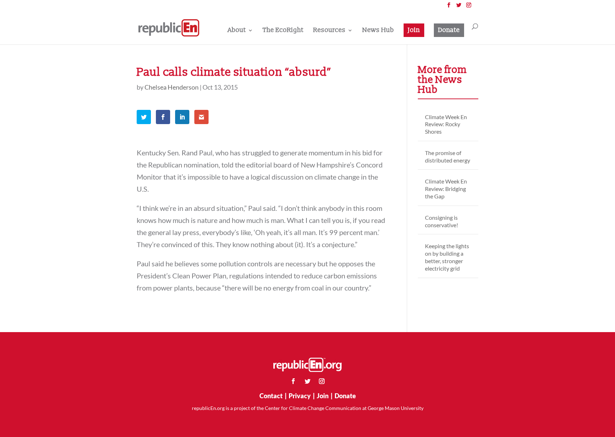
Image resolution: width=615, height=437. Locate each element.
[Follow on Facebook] (293, 381)
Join (414, 30)
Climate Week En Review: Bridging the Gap (446, 188)
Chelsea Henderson (171, 87)
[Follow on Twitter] (307, 381)
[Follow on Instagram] (321, 381)
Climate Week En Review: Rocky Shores (446, 124)
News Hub (378, 31)
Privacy (300, 396)
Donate (449, 30)
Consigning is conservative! (441, 221)
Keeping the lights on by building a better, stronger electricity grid (447, 257)
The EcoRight (283, 31)
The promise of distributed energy (447, 156)
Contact (271, 396)
